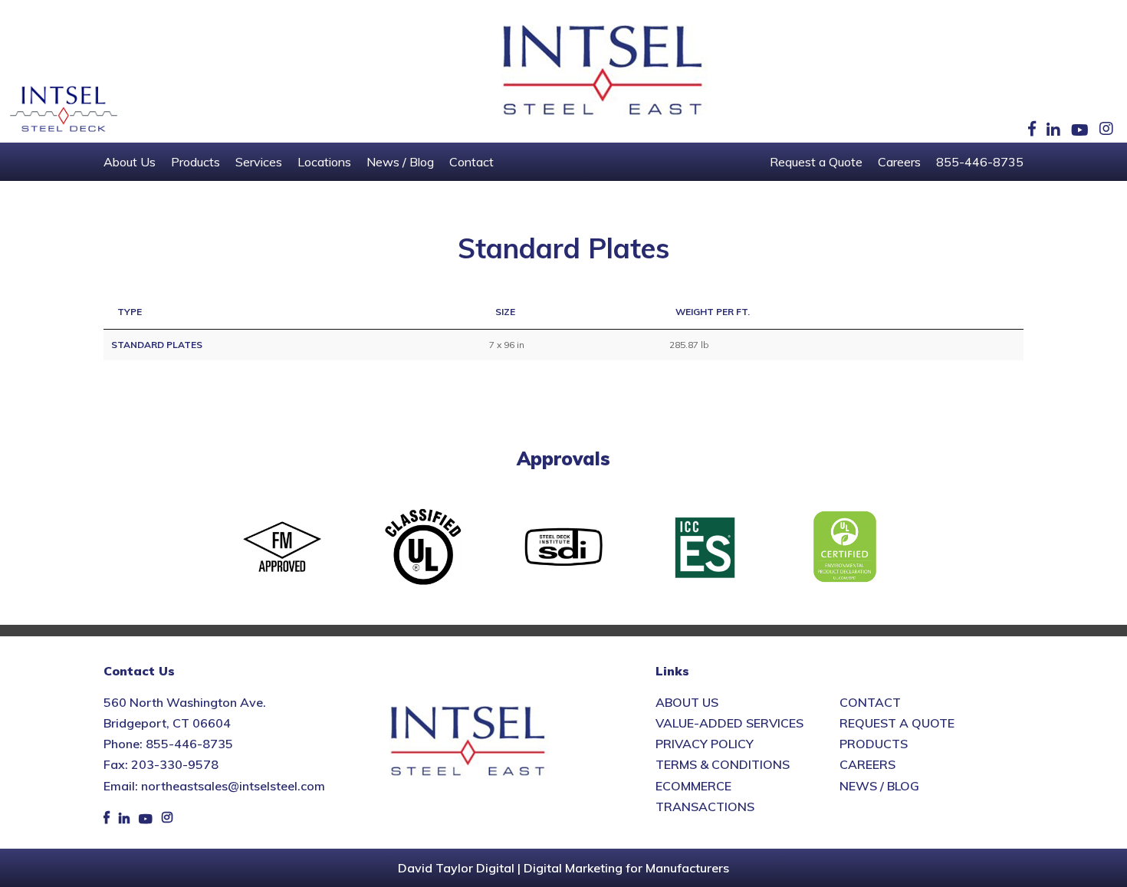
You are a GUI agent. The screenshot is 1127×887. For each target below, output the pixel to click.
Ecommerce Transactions (705, 796)
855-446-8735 (980, 161)
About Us (130, 161)
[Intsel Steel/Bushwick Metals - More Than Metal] (603, 71)
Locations (324, 161)
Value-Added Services (729, 723)
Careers (899, 161)
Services (258, 161)
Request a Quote (816, 161)
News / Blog (400, 161)
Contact (471, 161)
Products (195, 161)
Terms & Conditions (723, 764)
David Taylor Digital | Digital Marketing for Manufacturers (563, 868)
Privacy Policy (705, 743)
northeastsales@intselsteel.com (233, 785)
